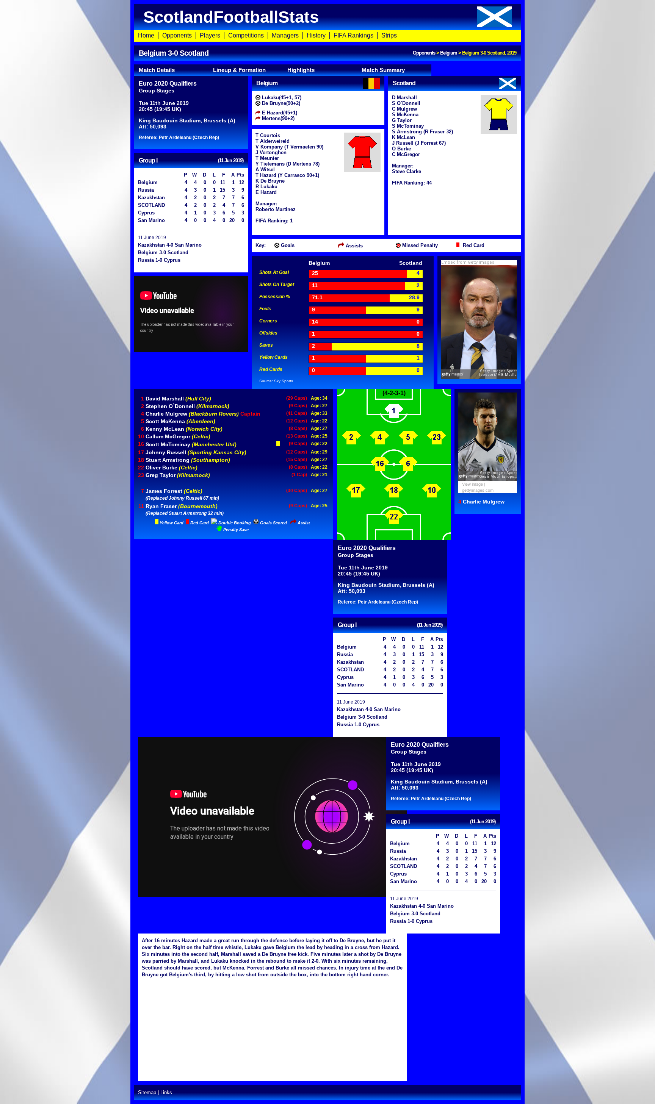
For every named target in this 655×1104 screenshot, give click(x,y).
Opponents (177, 35)
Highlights (301, 70)
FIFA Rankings (353, 35)
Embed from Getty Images (467, 262)
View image (472, 484)
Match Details (157, 70)
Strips (389, 35)
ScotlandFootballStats (231, 17)
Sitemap (147, 1092)
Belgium (448, 53)
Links (166, 1092)
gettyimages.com (478, 490)
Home (146, 35)
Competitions (246, 35)
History (316, 35)
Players (210, 35)
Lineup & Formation (239, 70)
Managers (285, 35)
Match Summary (383, 70)
